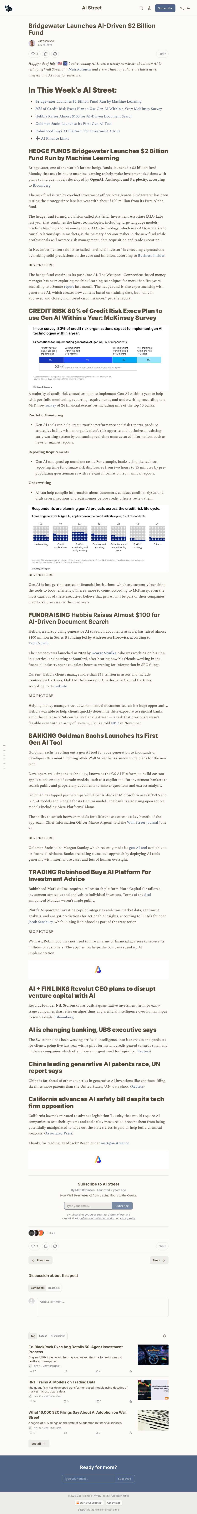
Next (156, 1260)
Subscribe (165, 8)
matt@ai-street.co (115, 1143)
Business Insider (151, 255)
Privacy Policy (127, 1218)
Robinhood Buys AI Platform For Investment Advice (77, 131)
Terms (106, 1495)
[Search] (141, 8)
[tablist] (45, 1288)
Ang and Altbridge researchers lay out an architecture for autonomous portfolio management (75, 1359)
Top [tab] (33, 1336)
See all (36, 1443)
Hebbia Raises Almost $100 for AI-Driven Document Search (84, 116)
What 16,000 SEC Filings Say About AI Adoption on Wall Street (77, 1415)
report (69, 286)
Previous (43, 1260)
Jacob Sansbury (40, 922)
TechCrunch (38, 643)
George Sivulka (104, 653)
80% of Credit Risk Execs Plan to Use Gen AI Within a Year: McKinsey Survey (98, 109)
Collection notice (120, 1495)
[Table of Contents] (4, 757)
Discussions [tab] (58, 1336)
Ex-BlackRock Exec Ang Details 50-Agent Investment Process (75, 1349)
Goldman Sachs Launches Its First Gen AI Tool (73, 124)
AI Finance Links (54, 138)
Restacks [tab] (53, 1288)
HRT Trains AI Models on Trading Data (61, 1382)
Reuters (143, 1051)
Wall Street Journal (142, 822)
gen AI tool (138, 848)
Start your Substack (91, 1502)
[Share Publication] (150, 8)
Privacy (97, 1495)
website (61, 686)
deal (147, 895)
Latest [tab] (43, 1336)
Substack (83, 1509)
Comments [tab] (37, 1288)
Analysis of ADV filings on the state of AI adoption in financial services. (75, 1423)
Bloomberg (41, 185)
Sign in (185, 8)
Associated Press (58, 1133)
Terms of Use (117, 1214)
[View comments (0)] (46, 54)
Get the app (114, 1502)
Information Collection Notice (97, 1218)
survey (51, 405)
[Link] (23, 90)
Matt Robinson (47, 41)
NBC (115, 723)
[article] (98, 1359)
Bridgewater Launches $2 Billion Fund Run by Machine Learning (88, 101)
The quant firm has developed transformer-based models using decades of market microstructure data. (77, 1389)
